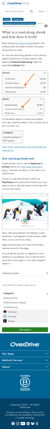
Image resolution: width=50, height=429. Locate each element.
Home (6, 19)
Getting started (10, 298)
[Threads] (37, 423)
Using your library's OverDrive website (19, 23)
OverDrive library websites (14, 302)
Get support (25, 329)
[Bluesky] (32, 423)
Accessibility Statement (32, 414)
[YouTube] (23, 423)
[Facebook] (13, 423)
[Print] (46, 25)
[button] (31, 11)
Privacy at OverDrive (18, 412)
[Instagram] (17, 423)
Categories (17, 19)
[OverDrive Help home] (16, 3)
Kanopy (11, 321)
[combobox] (19, 11)
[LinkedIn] (28, 423)
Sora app (12, 316)
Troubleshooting (10, 307)
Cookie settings (25, 417)
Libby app (12, 312)
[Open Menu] (3, 3)
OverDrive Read (25, 43)
